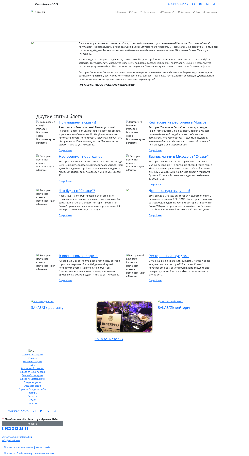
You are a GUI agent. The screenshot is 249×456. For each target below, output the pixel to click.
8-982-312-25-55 (15, 428)
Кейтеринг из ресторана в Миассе (177, 122)
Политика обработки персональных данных (29, 453)
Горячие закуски (32, 361)
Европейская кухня (32, 375)
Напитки (32, 403)
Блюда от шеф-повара (32, 371)
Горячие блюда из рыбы (32, 389)
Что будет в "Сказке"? (77, 190)
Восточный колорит (32, 368)
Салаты (32, 358)
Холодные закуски (32, 354)
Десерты (32, 396)
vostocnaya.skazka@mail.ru (17, 437)
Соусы (32, 399)
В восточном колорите (78, 255)
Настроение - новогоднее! (81, 156)
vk (214, 4)
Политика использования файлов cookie (27, 447)
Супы (32, 365)
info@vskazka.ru (11, 440)
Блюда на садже (32, 385)
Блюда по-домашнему (32, 378)
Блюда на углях (32, 382)
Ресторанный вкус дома (169, 255)
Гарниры (32, 392)
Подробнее (65, 150)
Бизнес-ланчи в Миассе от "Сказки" (179, 156)
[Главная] (38, 12)
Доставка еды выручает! (169, 190)
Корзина (32, 423)
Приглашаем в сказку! (77, 122)
